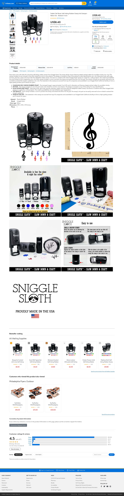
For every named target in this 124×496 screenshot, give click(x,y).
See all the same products (108, 414)
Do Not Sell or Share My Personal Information (86, 487)
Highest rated (28, 454)
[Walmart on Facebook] (101, 486)
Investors (4, 485)
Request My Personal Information (84, 485)
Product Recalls (54, 487)
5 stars (29, 437)
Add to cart (102, 22)
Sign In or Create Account (47, 470)
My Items (61, 8)
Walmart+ (28, 485)
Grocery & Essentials (29, 8)
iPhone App (103, 478)
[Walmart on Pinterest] (110, 486)
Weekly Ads (82, 470)
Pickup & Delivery (40, 8)
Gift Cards (28, 487)
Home (10, 11)
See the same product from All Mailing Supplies (103, 371)
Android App (103, 480)
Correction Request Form (18, 425)
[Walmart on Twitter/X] (104, 486)
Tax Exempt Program (56, 490)
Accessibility (54, 485)
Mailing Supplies (24, 11)
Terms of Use (79, 478)
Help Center (61, 470)
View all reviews (15, 449)
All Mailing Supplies (33, 11)
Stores (27, 480)
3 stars (29, 441)
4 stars (29, 439)
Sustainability (5, 487)
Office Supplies (16, 11)
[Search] (84, 3)
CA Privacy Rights (80, 483)
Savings (20, 8)
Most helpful (38, 454)
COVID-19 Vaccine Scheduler (58, 478)
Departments (7, 8)
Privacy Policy (79, 480)
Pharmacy (49, 8)
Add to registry (108, 51)
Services (15, 8)
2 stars (29, 442)
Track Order (72, 470)
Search (111, 454)
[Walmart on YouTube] (107, 486)
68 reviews (61, 18)
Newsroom (4, 483)
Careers (55, 8)
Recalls (52, 483)
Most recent (18, 454)
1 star (30, 444)
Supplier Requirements (7, 490)
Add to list (97, 51)
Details (104, 48)
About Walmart (5, 478)
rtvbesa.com (64, 29)
